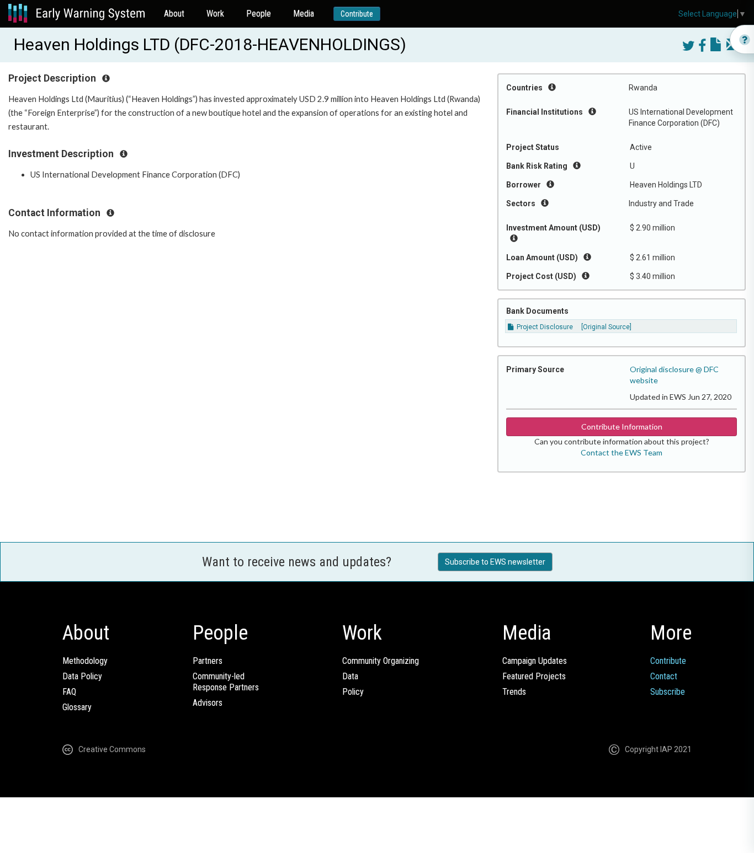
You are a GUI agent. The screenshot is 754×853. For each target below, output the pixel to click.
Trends (514, 691)
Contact (663, 676)
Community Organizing (380, 661)
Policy (353, 691)
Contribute (357, 13)
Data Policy (82, 676)
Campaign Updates (534, 661)
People (258, 13)
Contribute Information (621, 426)
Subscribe (667, 691)
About (174, 13)
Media (303, 13)
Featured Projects (534, 676)
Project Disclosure (544, 327)
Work (215, 13)
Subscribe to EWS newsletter (495, 561)
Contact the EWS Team (621, 452)
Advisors (207, 703)
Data (350, 676)
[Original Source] (606, 327)
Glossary (77, 707)
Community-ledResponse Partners (226, 682)
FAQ (69, 691)
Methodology (85, 661)
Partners (207, 661)
